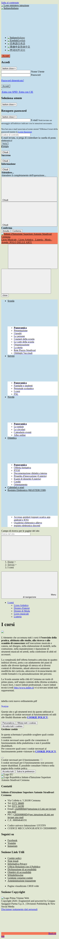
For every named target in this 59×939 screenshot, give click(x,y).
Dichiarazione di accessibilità (22, 869)
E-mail (34, 120)
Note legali (13, 861)
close (5, 295)
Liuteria (18, 616)
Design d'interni (22, 608)
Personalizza (8, 723)
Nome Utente (37, 71)
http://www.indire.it (23, 687)
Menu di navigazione (39, 596)
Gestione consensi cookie (20, 878)
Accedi (6, 56)
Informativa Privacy (17, 863)
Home (11, 561)
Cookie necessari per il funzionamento (20, 760)
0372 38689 (18, 803)
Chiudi (5, 152)
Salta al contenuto (10, 2)
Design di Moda (22, 611)
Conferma (16, 231)
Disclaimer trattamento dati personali (19, 909)
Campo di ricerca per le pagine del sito (20, 531)
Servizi (11, 564)
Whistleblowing (15, 875)
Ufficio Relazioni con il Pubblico (24, 866)
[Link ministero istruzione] (15, 5)
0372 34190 (18, 806)
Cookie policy (15, 858)
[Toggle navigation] (26, 281)
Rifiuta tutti (26, 723)
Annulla (6, 231)
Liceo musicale (21, 613)
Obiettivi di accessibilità (19, 872)
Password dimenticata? (12, 80)
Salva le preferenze (25, 771)
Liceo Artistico (21, 605)
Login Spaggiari (25, 132)
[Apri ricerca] (33, 256)
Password (36, 75)
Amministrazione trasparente (22, 880)
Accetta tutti (12, 726)
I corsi (11, 602)
